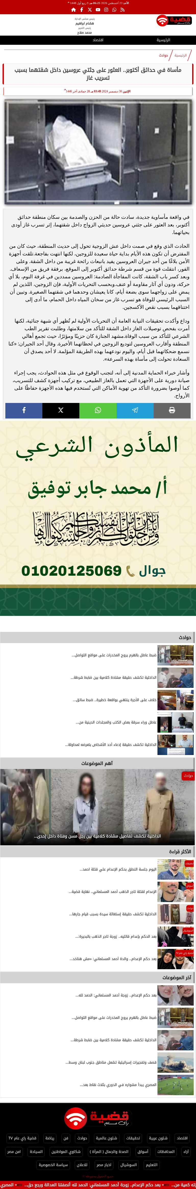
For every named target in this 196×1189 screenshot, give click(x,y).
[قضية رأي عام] (174, 21)
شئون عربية (158, 1138)
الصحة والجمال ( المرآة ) (109, 1151)
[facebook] (23, 410)
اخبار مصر (104, 1165)
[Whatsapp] (114, 10)
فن (66, 1138)
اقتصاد (98, 40)
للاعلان (82, 1165)
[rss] (122, 10)
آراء (186, 1151)
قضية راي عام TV (22, 1138)
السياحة (36, 1151)
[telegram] (135, 410)
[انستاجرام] (106, 10)
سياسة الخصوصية (53, 1165)
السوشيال (128, 1165)
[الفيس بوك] (82, 10)
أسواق (143, 1151)
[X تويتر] (90, 10)
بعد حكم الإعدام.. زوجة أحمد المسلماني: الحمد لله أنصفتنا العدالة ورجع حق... (117, 1185)
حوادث (163, 55)
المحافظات (166, 1151)
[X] (60, 410)
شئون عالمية (106, 1138)
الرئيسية (163, 40)
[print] (172, 410)
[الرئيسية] (73, 10)
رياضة (49, 1138)
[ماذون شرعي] (98, 518)
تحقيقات (133, 1138)
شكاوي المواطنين (66, 1151)
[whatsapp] (97, 410)
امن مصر (14, 1151)
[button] (11, 810)
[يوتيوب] (98, 10)
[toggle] (32, 39)
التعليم (151, 1165)
